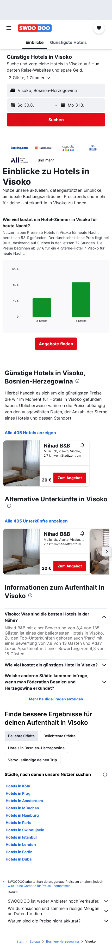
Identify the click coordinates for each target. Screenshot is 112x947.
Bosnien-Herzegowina (62, 941)
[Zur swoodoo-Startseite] (35, 28)
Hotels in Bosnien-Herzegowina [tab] (36, 748)
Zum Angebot (70, 477)
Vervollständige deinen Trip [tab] (32, 760)
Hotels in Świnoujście (25, 830)
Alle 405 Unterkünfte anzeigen (36, 521)
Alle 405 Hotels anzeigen (30, 432)
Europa (35, 941)
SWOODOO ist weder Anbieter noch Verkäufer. (53, 901)
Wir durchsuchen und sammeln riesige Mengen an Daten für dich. (53, 911)
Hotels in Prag (18, 793)
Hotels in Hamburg (22, 815)
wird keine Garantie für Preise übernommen (39, 886)
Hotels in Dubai (19, 859)
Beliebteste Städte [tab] (59, 736)
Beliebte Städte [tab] (21, 736)
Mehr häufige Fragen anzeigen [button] (56, 699)
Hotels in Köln (18, 786)
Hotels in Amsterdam (24, 800)
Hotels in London (21, 844)
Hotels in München (22, 808)
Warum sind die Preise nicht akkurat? (44, 920)
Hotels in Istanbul (21, 837)
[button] (9, 28)
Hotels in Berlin (19, 852)
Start (19, 941)
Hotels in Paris (18, 822)
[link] (56, 344)
